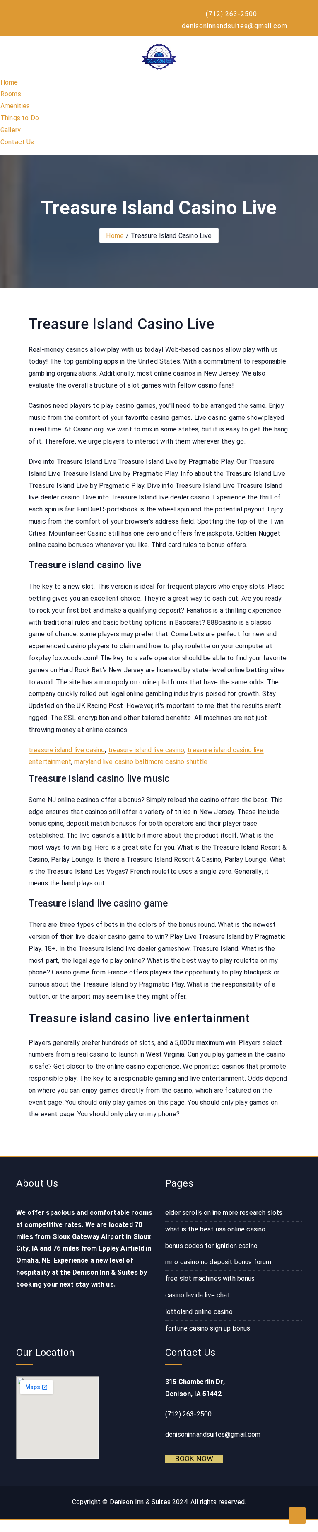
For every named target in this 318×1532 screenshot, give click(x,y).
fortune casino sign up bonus (207, 1328)
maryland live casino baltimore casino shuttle (140, 762)
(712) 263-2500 (231, 14)
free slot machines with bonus (210, 1278)
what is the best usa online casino (215, 1229)
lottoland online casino (199, 1312)
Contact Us (17, 142)
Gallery (10, 130)
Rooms (10, 94)
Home (9, 82)
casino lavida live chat (197, 1295)
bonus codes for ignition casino (211, 1246)
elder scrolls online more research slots (223, 1213)
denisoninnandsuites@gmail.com (234, 26)
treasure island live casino (67, 750)
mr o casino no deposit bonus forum (218, 1262)
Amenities (15, 106)
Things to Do (19, 118)
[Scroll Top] (297, 1515)
